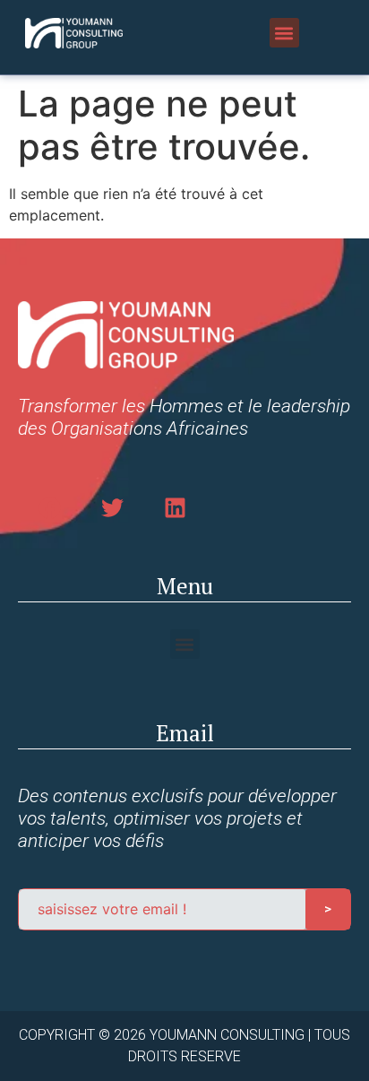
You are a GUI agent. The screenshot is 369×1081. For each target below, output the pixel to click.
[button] (284, 33)
